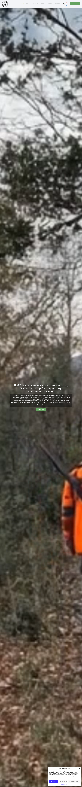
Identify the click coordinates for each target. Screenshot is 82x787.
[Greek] (67, 5)
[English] (67, 2)
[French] (67, 3)
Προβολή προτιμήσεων (74, 781)
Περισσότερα (57, 3)
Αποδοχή (53, 781)
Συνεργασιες (49, 3)
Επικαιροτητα (35, 3)
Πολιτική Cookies (64, 784)
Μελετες (42, 3)
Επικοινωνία (75, 4)
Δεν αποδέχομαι (63, 781)
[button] (79, 768)
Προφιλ (27, 3)
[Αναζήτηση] (64, 3)
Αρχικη (22, 3)
